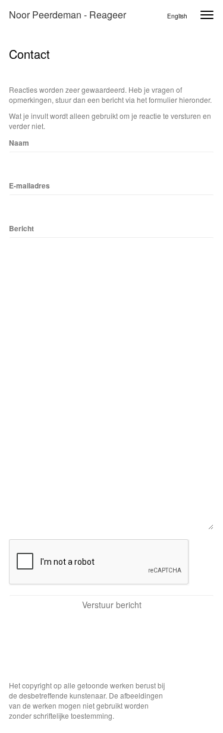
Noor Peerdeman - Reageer (67, 14)
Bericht (21, 229)
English (177, 16)
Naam (19, 143)
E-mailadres (29, 186)
